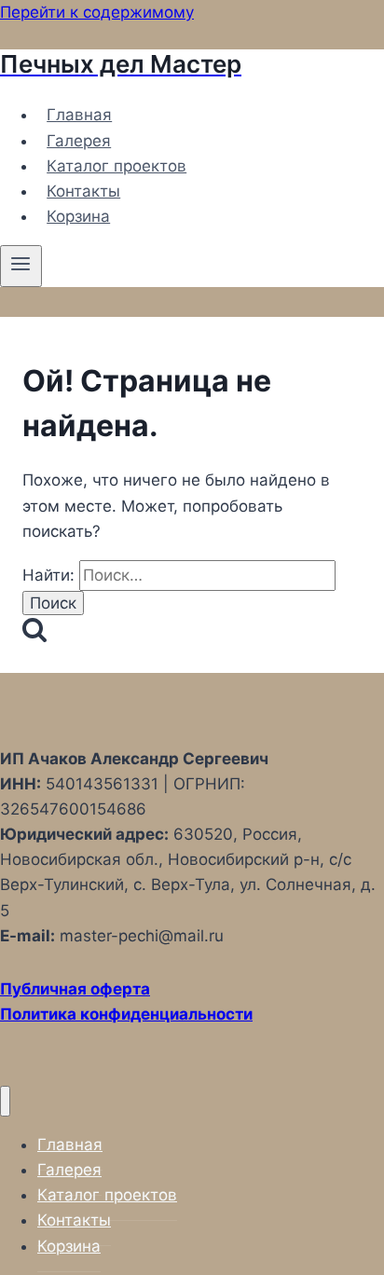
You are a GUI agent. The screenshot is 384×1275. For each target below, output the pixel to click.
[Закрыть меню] (5, 1101)
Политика (40, 1014)
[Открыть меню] (21, 265)
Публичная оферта (75, 989)
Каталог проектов (116, 166)
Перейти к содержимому (97, 12)
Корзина (78, 216)
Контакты (83, 191)
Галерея (79, 140)
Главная (79, 114)
